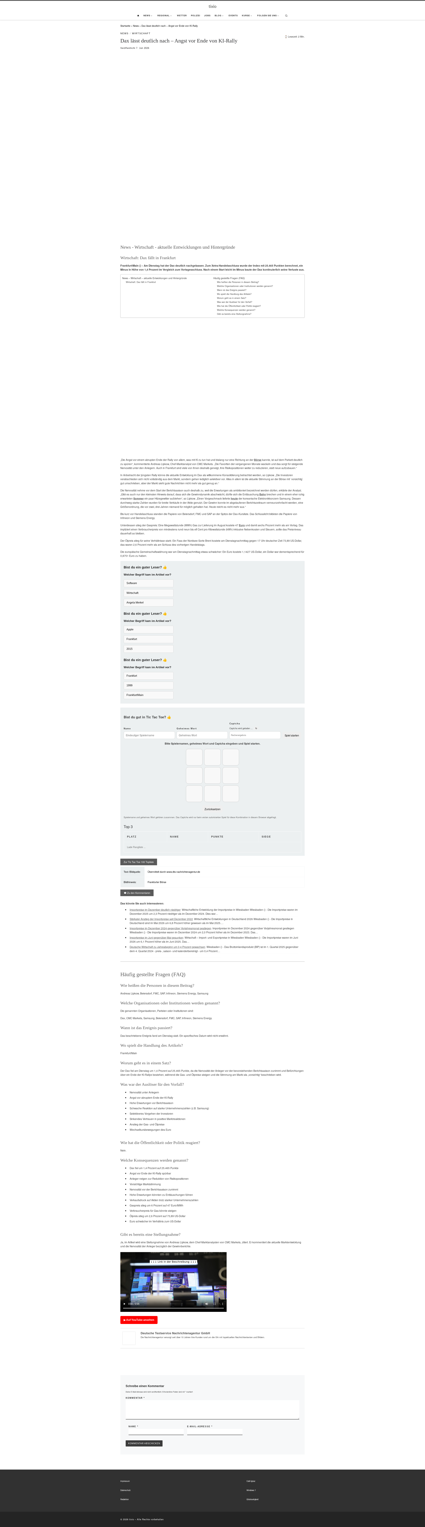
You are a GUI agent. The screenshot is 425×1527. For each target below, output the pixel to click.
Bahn (262, 494)
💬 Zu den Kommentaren (137, 892)
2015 (129, 648)
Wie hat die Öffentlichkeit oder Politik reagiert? (239, 305)
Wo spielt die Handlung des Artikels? (234, 294)
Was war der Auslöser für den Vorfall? (234, 301)
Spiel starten (292, 735)
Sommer (138, 498)
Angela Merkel (135, 602)
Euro (242, 525)
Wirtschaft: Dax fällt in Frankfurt (141, 282)
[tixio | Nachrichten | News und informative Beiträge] (212, 6)
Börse (257, 460)
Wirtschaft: (133, 593)
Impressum (125, 1481)
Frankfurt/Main (135, 695)
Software (132, 583)
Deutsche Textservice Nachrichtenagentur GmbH (175, 1333)
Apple (130, 629)
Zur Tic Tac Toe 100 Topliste (139, 862)
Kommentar (135, 1398)
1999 (129, 685)
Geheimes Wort (187, 728)
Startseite (125, 25)
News (136, 25)
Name (127, 728)
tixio (131, 1519)
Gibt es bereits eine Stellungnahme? (234, 313)
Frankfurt (132, 639)
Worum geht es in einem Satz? (231, 298)
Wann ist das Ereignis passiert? (231, 290)
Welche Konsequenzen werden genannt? (236, 309)
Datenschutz (125, 1490)
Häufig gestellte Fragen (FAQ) (229, 278)
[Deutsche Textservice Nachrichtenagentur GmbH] (129, 1338)
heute (234, 498)
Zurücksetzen (212, 809)
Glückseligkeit (252, 1499)
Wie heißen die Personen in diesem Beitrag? (238, 282)
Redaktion (124, 1499)
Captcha (234, 723)
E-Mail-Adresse (199, 1426)
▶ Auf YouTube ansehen (139, 1319)
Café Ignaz (251, 1481)
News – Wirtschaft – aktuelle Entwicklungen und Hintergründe (154, 278)
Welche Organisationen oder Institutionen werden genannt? (245, 286)
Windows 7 (251, 1490)
